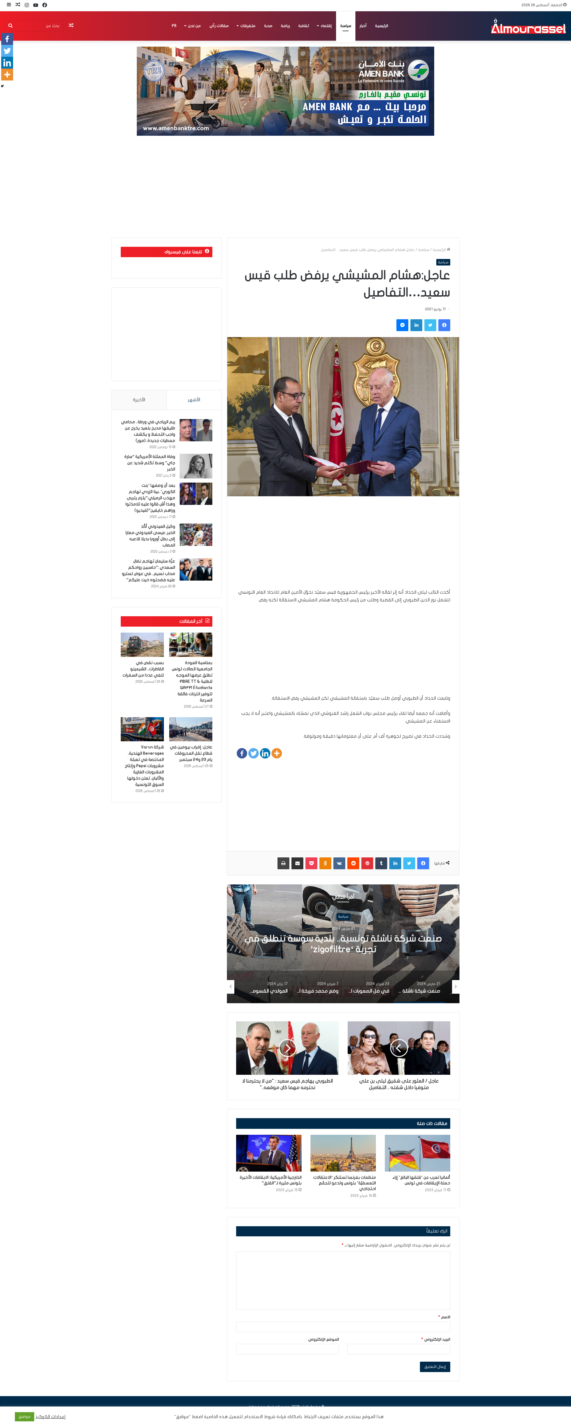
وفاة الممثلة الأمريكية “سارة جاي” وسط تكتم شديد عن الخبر (149, 462)
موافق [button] (24, 1417)
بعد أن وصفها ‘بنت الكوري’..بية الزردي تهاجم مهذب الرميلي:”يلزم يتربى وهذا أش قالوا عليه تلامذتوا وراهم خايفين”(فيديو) (150, 498)
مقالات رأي (219, 26)
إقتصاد (326, 26)
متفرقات (247, 26)
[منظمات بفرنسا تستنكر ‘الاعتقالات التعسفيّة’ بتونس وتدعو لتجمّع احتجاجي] (343, 1153)
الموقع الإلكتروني (323, 1339)
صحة (268, 26)
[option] (343, 943)
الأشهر (194, 399)
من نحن (194, 26)
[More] (277, 753)
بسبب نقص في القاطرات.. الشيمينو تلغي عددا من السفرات (143, 668)
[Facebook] (242, 753)
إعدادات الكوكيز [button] (51, 1417)
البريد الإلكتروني (435, 1339)
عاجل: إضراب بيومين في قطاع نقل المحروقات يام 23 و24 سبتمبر (191, 753)
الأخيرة (139, 399)
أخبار (363, 26)
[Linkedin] (265, 753)
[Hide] (2, 86)
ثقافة (303, 26)
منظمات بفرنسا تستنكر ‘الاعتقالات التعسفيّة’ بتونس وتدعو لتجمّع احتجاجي (344, 1183)
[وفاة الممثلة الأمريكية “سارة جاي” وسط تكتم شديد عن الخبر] (196, 466)
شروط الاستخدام (259, 1417)
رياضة (285, 26)
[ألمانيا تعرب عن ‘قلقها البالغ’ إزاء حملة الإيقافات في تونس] (417, 1153)
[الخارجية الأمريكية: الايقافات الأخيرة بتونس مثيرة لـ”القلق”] (269, 1153)
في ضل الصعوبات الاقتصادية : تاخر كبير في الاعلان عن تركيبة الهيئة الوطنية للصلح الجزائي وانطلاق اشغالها (343, 949)
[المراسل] (528, 26)
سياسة (345, 26)
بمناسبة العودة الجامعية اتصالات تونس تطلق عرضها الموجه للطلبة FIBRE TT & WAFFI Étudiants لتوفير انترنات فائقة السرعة (192, 681)
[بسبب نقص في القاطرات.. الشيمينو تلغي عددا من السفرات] (142, 645)
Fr (174, 26)
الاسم (444, 1317)
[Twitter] (253, 753)
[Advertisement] (285, 187)
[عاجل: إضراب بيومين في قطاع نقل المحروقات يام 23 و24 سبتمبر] (190, 729)
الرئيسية (381, 26)
